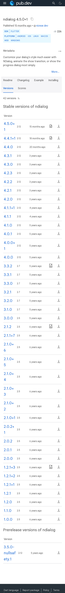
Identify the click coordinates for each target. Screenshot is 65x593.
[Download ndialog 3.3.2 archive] (59, 266)
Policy (46, 590)
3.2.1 (7, 292)
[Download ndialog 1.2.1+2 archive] (59, 476)
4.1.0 (8, 225)
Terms (56, 590)
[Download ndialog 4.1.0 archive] (59, 225)
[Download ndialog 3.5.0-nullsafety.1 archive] (59, 553)
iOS (29, 36)
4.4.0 (8, 147)
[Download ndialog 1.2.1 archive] (59, 494)
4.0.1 (8, 234)
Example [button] (39, 80)
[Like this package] (55, 31)
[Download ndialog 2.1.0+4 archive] (59, 377)
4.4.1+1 (9, 138)
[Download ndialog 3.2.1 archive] (59, 292)
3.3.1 (8, 274)
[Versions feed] (18, 98)
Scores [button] (22, 88)
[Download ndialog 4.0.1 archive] (59, 234)
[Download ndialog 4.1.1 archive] (59, 217)
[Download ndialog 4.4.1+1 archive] (59, 139)
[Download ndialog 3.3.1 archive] (59, 275)
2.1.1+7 (9, 335)
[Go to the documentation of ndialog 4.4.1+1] (51, 139)
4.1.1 (7, 216)
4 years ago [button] (36, 207)
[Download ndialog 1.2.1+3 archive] (59, 468)
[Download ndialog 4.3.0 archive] (59, 165)
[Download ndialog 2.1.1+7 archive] (59, 336)
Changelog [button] (23, 80)
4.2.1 (8, 190)
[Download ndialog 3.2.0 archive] (59, 301)
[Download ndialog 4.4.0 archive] (59, 147)
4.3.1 (8, 155)
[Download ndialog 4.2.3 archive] (59, 173)
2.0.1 (8, 450)
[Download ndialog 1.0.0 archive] (59, 520)
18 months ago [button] (37, 138)
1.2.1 (7, 493)
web (6, 40)
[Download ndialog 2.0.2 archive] (59, 441)
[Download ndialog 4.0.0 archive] (59, 257)
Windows (15, 40)
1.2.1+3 (9, 467)
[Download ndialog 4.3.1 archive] (59, 156)
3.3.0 (8, 283)
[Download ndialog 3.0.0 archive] (59, 318)
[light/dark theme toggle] (60, 3)
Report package (31, 590)
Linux (35, 36)
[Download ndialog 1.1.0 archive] (59, 511)
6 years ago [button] (36, 326)
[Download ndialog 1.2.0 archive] (59, 502)
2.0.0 (8, 458)
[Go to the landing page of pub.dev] (20, 3)
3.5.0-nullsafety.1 (10, 553)
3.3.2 (8, 266)
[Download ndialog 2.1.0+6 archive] (59, 347)
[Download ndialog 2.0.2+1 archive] (59, 430)
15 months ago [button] (23, 25)
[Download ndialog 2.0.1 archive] (59, 450)
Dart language (11, 590)
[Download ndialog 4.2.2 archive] (59, 182)
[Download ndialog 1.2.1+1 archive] (59, 485)
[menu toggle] (5, 3)
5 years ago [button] (36, 225)
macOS (44, 36)
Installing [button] (53, 80)
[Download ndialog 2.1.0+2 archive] (59, 406)
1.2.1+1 (9, 484)
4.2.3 (8, 173)
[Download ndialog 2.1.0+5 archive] (59, 362)
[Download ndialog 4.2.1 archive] (59, 191)
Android (21, 36)
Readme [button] (7, 80)
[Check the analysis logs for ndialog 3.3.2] (51, 266)
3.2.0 (8, 300)
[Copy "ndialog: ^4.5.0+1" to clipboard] (32, 19)
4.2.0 (8, 199)
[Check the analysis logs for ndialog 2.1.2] (51, 327)
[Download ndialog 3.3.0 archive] (59, 284)
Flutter (15, 31)
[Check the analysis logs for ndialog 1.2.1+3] (51, 468)
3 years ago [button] (35, 155)
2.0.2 (8, 441)
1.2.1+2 (9, 476)
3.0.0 (8, 318)
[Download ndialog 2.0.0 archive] (59, 459)
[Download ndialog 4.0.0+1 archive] (59, 246)
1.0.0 (8, 519)
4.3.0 (8, 164)
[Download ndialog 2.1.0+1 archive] (59, 418)
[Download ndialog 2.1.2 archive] (59, 327)
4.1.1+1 (9, 208)
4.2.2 (8, 181)
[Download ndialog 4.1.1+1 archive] (59, 208)
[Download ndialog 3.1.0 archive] (59, 310)
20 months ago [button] (37, 147)
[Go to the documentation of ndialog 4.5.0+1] (51, 127)
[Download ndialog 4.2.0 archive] (59, 199)
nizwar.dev (42, 25)
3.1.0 (8, 309)
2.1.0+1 (9, 417)
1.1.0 (7, 510)
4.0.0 (8, 257)
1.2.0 (8, 502)
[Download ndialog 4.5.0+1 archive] (59, 127)
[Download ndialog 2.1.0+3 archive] (59, 392)
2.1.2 (7, 326)
